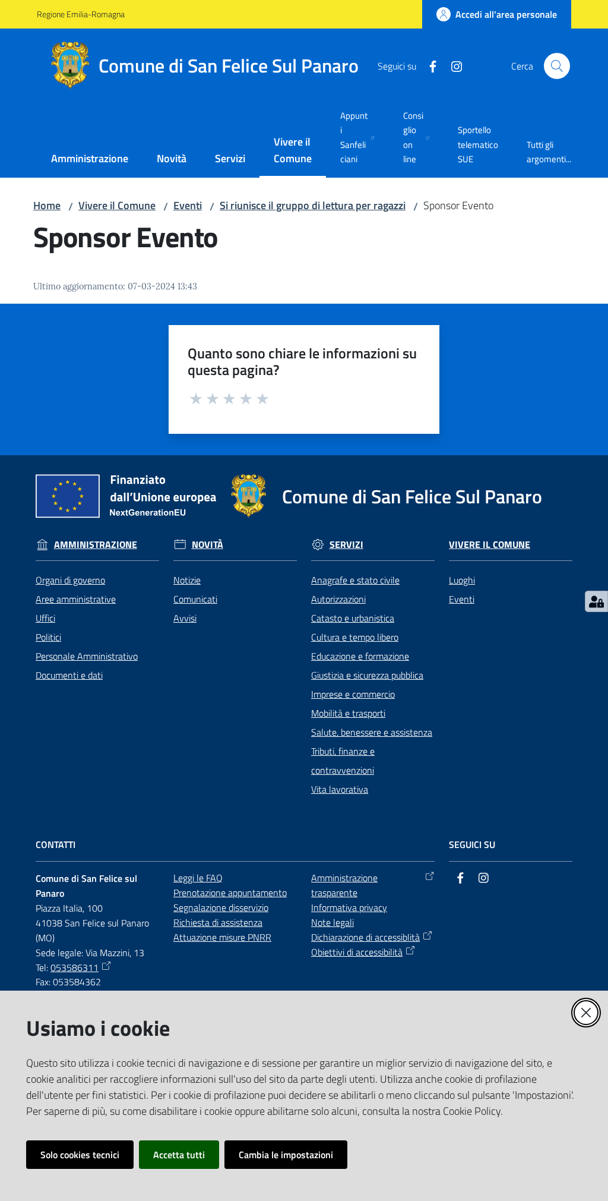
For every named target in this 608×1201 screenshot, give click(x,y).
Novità (207, 544)
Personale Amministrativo (87, 656)
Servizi (346, 544)
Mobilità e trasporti (348, 713)
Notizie (187, 580)
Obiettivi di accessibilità (357, 952)
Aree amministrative (76, 599)
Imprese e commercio (353, 694)
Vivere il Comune (117, 205)
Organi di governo (70, 580)
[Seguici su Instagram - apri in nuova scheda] (452, 65)
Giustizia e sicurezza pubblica (367, 675)
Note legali (332, 922)
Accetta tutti (179, 1155)
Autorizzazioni (338, 599)
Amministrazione (95, 544)
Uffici (45, 618)
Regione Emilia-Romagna (81, 14)
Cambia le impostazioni (286, 1155)
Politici (48, 637)
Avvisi (185, 618)
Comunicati (195, 599)
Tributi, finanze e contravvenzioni (343, 760)
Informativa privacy (349, 907)
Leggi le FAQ (198, 878)
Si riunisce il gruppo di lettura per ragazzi (313, 205)
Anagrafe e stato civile (355, 580)
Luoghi (462, 580)
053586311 (74, 967)
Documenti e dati (69, 675)
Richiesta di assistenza (217, 922)
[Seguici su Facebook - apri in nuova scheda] (428, 65)
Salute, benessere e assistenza (371, 732)
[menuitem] (89, 159)
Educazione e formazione (360, 656)
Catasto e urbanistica (352, 618)
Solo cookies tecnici (79, 1155)
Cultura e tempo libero (354, 637)
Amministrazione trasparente (344, 885)
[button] (557, 66)
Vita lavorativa (339, 789)
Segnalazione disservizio (220, 907)
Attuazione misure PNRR (222, 937)
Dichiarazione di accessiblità (365, 937)
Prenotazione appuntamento (230, 892)
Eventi (187, 205)
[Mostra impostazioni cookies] (596, 601)
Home (47, 205)
